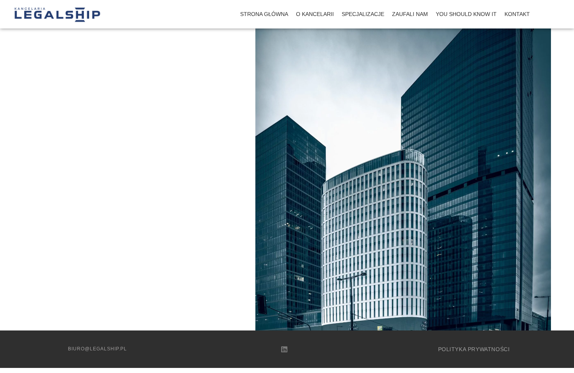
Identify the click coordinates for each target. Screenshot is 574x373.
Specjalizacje (363, 14)
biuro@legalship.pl (97, 349)
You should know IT (466, 14)
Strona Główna (264, 14)
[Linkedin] (284, 349)
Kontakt (517, 14)
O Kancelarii (315, 14)
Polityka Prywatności (474, 349)
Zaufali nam (410, 14)
